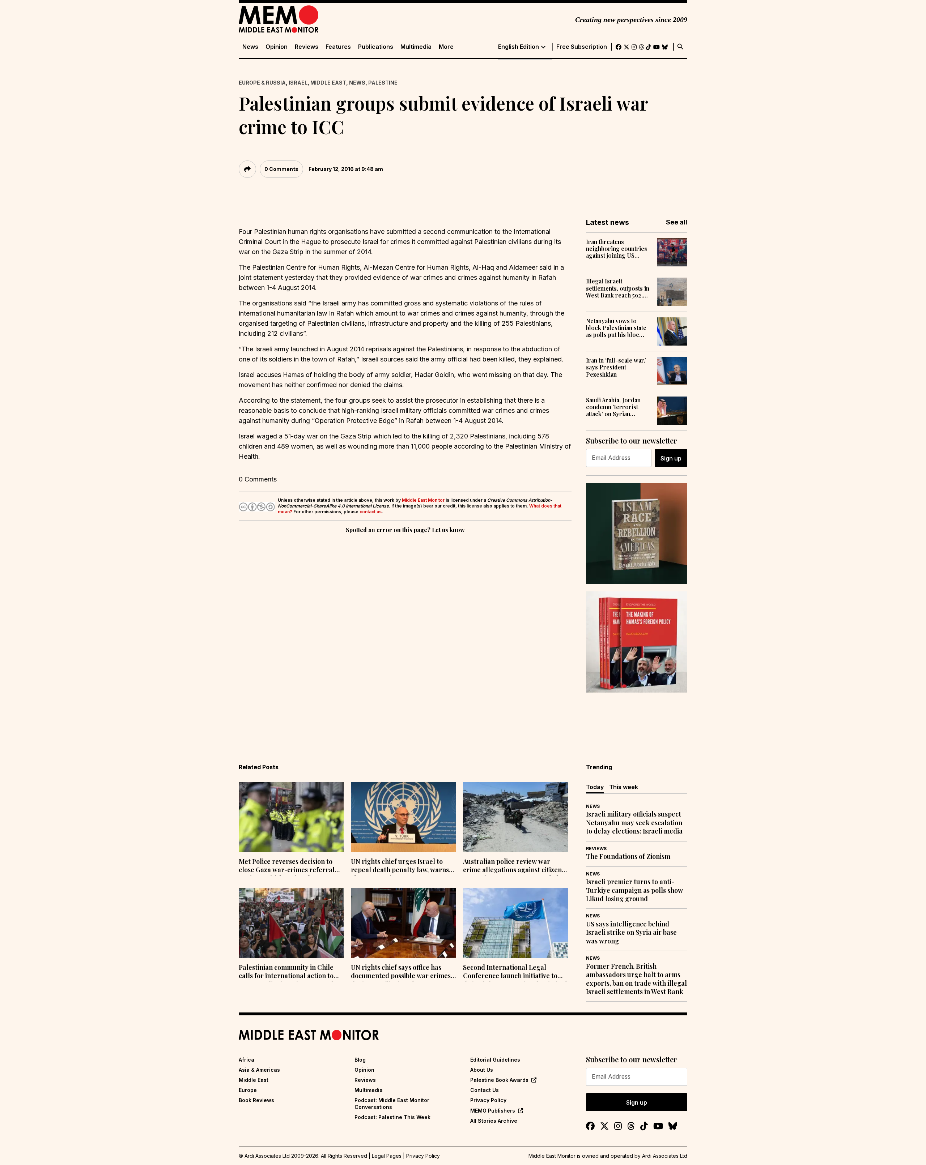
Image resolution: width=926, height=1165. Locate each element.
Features (338, 46)
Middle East (328, 83)
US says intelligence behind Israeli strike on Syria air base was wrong (631, 932)
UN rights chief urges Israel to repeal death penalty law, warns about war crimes (400, 866)
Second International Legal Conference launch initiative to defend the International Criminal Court (515, 972)
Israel (298, 83)
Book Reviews (256, 1100)
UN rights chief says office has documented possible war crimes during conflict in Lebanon (401, 972)
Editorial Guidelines (495, 1060)
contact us (371, 511)
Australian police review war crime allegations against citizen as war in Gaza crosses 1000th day (514, 866)
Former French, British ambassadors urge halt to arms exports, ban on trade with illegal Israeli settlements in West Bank (636, 979)
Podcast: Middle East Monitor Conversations (391, 1103)
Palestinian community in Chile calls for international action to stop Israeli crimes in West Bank (287, 972)
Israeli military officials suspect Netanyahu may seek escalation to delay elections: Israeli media (634, 822)
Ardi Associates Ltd (664, 1156)
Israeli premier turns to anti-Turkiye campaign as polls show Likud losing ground (634, 890)
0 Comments (281, 169)
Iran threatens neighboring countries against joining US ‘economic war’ (616, 248)
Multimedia (416, 46)
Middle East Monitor (423, 500)
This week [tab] (623, 787)
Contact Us (484, 1090)
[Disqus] (405, 634)
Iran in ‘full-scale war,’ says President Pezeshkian (616, 367)
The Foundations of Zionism (628, 856)
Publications (375, 46)
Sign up (670, 458)
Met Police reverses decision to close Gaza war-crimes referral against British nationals (287, 866)
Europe (248, 1090)
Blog (360, 1060)
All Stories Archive (493, 1121)
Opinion (277, 46)
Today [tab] (595, 787)
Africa (246, 1060)
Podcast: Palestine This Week (392, 1117)
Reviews (306, 46)
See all (676, 222)
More (446, 46)
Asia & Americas (259, 1070)
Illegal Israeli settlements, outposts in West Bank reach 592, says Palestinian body (617, 288)
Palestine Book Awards (499, 1080)
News (250, 46)
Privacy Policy (488, 1100)
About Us (481, 1070)
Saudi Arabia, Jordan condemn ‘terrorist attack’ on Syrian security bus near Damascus (613, 407)
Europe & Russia (262, 83)
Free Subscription (581, 46)
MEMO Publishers (492, 1111)
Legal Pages (387, 1156)
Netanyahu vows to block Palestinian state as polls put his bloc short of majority (616, 327)
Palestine (383, 83)
